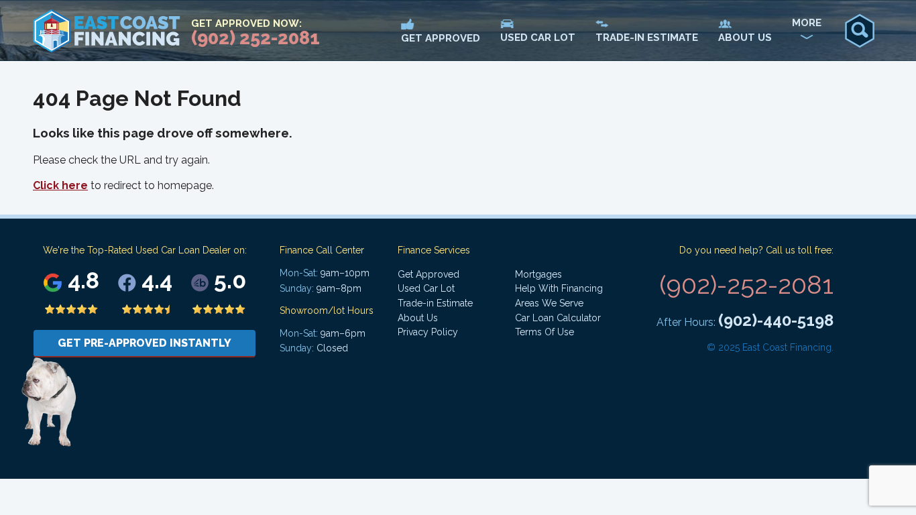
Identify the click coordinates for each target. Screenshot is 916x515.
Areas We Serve (549, 303)
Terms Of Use (544, 332)
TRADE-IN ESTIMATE (646, 38)
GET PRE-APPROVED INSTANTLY (144, 343)
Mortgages (538, 274)
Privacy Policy (428, 332)
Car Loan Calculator (558, 317)
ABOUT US (745, 38)
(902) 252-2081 (255, 37)
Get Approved (428, 274)
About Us (418, 317)
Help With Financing (559, 288)
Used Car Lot (426, 288)
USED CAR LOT (537, 38)
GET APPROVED (440, 38)
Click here (60, 185)
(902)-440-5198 (776, 320)
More (806, 23)
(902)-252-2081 (746, 285)
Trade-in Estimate (435, 303)
